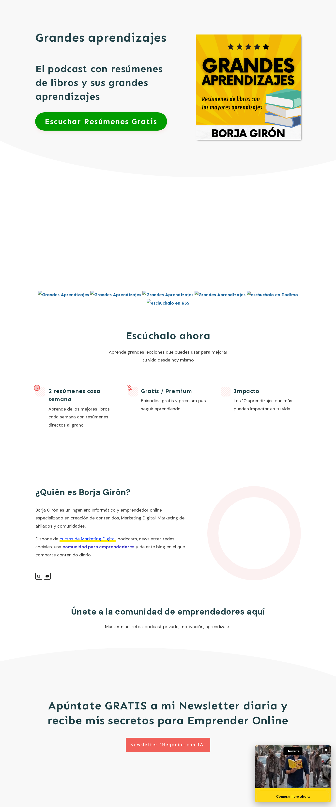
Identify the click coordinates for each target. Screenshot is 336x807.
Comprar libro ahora (293, 796)
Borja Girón (46, 510)
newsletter (150, 539)
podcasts (127, 539)
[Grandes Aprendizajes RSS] (168, 303)
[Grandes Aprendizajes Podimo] (272, 294)
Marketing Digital (138, 518)
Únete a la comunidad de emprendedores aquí (168, 611)
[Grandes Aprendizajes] (63, 294)
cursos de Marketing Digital (88, 539)
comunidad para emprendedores (98, 547)
